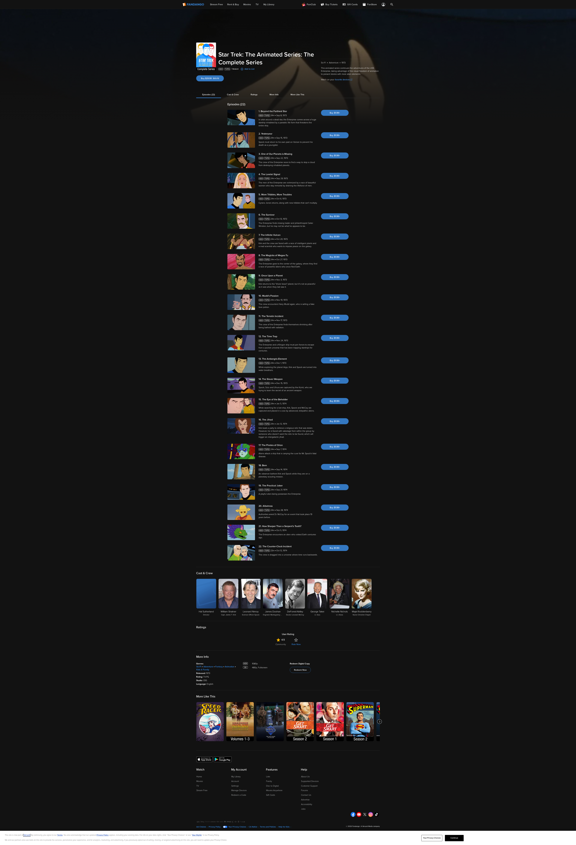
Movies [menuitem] (247, 4)
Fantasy (219, 666)
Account (235, 781)
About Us (305, 776)
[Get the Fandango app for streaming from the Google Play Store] (222, 759)
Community (281, 644)
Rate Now (296, 644)
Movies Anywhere (274, 790)
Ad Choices (201, 827)
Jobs (303, 809)
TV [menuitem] (257, 4)
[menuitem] (350, 4)
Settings (235, 786)
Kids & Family (202, 669)
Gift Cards (270, 795)
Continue (454, 838)
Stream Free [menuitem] (216, 4)
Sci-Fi (198, 666)
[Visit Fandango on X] (364, 814)
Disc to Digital (272, 786)
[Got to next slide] (379, 721)
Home (199, 776)
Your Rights (197, 835)
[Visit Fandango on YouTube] (359, 814)
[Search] (392, 4)
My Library (236, 776)
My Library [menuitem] (268, 4)
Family (269, 781)
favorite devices (342, 79)
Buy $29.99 (212, 78)
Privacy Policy (215, 827)
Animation (229, 666)
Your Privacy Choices (237, 827)
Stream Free (201, 790)
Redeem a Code (238, 795)
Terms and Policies (268, 827)
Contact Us (306, 795)
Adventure (208, 666)
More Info (274, 94)
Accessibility (306, 804)
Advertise (305, 799)
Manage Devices (239, 790)
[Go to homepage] (193, 4)
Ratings (254, 94)
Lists (268, 776)
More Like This (297, 94)
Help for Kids (284, 827)
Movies (199, 781)
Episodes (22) (208, 94)
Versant (27, 835)
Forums (304, 790)
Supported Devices (310, 781)
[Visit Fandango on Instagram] (370, 814)
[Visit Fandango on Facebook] (353, 814)
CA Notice (253, 827)
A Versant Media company (370, 826)
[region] (288, 838)
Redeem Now (300, 670)
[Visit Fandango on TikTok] (376, 814)
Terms (60, 835)
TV (197, 786)
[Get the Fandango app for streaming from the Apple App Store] (204, 759)
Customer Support (309, 786)
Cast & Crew (233, 94)
